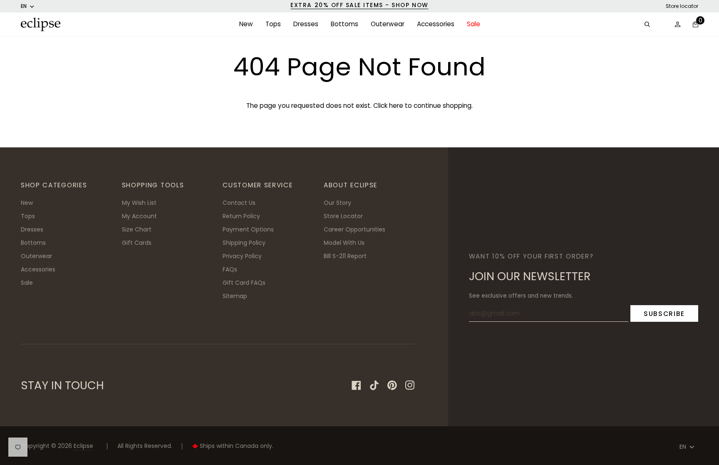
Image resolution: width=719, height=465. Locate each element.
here (396, 105)
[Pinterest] (392, 385)
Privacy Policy (242, 256)
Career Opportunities (354, 229)
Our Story (337, 203)
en (24, 6)
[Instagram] (410, 385)
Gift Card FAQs (244, 283)
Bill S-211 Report (345, 256)
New (27, 203)
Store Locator (343, 216)
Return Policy (241, 216)
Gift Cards (136, 243)
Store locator (682, 6)
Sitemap (235, 296)
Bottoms (33, 243)
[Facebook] (356, 385)
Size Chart (136, 229)
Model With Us (344, 243)
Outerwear (36, 256)
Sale (27, 283)
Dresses (32, 229)
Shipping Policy (244, 243)
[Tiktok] (374, 385)
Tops (28, 216)
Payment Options (248, 229)
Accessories (38, 269)
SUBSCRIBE (664, 313)
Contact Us (239, 203)
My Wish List (139, 203)
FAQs (230, 269)
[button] (246, 24)
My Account (139, 216)
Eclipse (83, 446)
